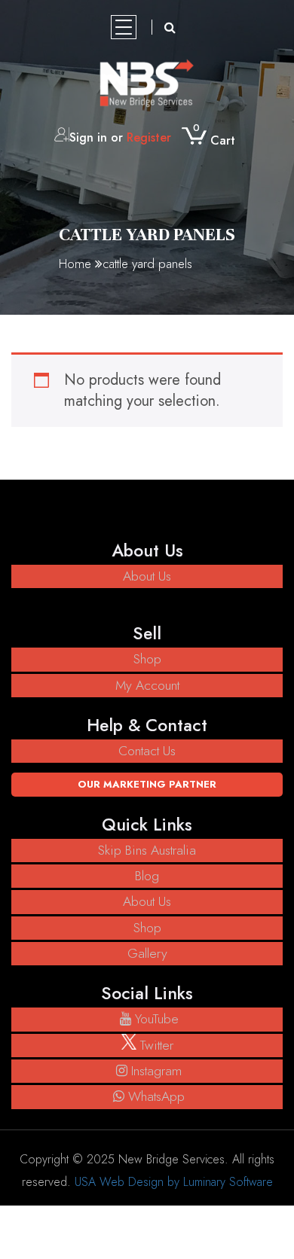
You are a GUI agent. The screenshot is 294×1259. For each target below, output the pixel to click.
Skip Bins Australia (147, 850)
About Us (147, 576)
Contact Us (147, 751)
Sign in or (120, 137)
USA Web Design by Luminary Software (174, 1181)
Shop (147, 659)
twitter (154, 1045)
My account (147, 685)
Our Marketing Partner (147, 784)
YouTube (157, 1019)
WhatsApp (156, 1096)
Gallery (147, 953)
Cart (214, 140)
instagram (156, 1071)
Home (75, 264)
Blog (147, 876)
